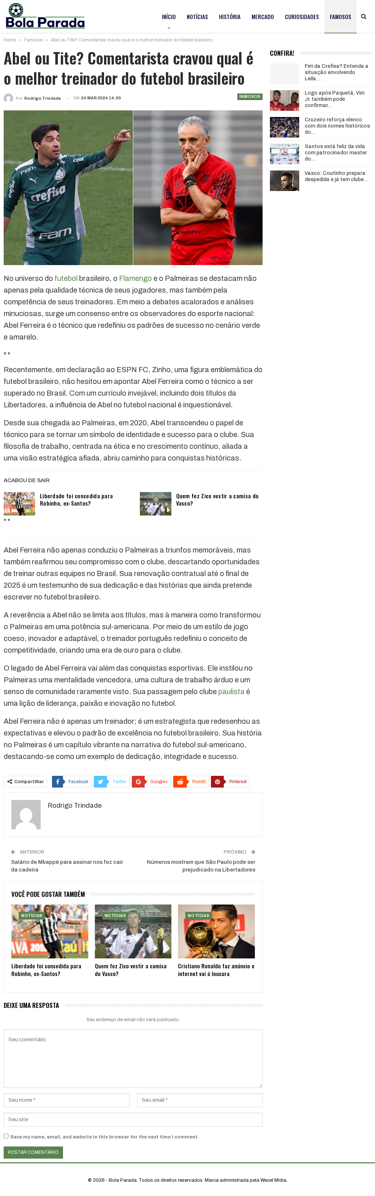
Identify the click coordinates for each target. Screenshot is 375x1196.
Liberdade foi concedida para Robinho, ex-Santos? (76, 499)
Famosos (340, 16)
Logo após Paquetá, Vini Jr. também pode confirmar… (334, 99)
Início (169, 16)
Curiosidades (302, 16)
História (230, 16)
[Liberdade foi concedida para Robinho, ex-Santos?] (19, 504)
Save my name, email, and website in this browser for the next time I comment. (104, 1137)
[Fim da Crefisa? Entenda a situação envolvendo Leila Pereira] (284, 73)
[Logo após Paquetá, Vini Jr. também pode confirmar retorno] (284, 100)
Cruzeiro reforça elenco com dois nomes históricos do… (337, 126)
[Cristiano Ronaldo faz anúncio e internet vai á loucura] (216, 931)
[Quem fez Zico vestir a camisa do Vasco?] (155, 504)
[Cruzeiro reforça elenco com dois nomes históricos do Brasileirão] (284, 127)
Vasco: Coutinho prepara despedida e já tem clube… (336, 176)
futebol (66, 278)
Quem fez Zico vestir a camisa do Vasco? (217, 499)
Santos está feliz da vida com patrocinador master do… (336, 153)
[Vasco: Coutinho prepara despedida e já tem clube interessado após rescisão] (284, 180)
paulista (231, 691)
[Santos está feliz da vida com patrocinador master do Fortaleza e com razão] (284, 154)
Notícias (197, 16)
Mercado (263, 16)
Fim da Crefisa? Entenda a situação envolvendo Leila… (336, 72)
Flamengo (135, 278)
